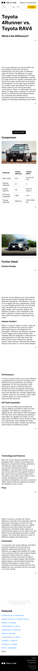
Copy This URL (19, 132)
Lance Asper (25, 166)
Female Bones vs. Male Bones (13, 615)
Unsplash (33, 166)
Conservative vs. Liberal (11, 626)
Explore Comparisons (28, 3)
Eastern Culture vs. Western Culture (15, 619)
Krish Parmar (25, 257)
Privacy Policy (32, 662)
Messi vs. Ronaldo (8, 633)
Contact (34, 658)
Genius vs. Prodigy (9, 623)
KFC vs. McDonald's (9, 648)
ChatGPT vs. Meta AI (10, 641)
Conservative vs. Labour (11, 637)
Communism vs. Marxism (11, 630)
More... (4, 651)
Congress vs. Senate (9, 644)
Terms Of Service (31, 660)
